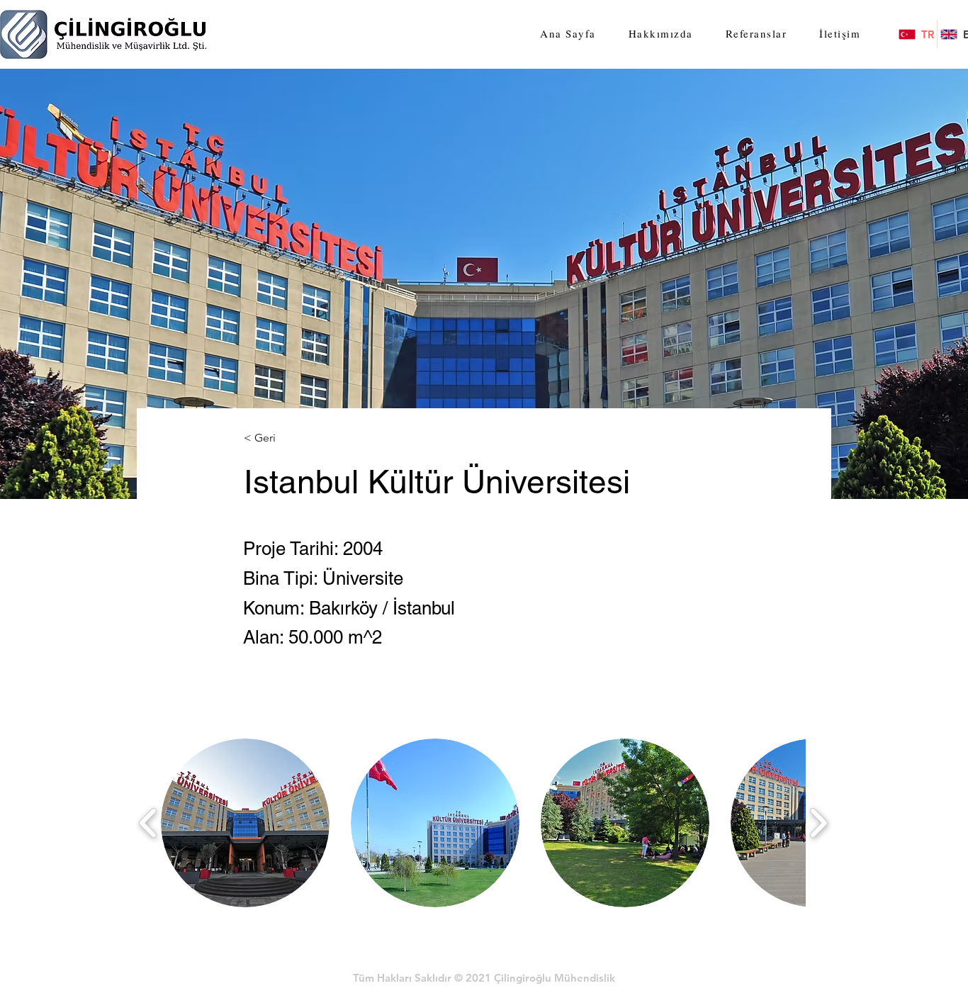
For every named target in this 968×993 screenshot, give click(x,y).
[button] (245, 823)
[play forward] (818, 823)
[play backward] (148, 823)
